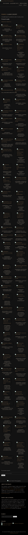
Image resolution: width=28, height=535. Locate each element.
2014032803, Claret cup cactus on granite (21, 324)
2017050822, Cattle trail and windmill (7, 106)
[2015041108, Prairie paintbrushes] (20, 194)
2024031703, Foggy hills (7, 48)
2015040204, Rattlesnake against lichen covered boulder (21, 451)
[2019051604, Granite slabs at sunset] (21, 81)
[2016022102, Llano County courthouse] (7, 203)
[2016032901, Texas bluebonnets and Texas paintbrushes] (21, 155)
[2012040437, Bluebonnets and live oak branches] (7, 70)
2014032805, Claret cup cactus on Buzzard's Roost (7, 328)
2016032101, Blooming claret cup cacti (21, 270)
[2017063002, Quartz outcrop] (7, 244)
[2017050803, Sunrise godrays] (21, 112)
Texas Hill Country (5, 493)
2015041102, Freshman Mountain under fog (7, 303)
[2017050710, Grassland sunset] (7, 130)
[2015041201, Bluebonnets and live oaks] (21, 28)
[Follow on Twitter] (6, 524)
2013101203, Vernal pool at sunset (7, 339)
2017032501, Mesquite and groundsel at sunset (20, 182)
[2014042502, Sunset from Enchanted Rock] (7, 309)
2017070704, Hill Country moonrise (20, 231)
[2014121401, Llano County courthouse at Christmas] (7, 217)
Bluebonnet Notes (14, 3)
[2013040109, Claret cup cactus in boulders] (21, 356)
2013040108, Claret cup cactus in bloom (7, 373)
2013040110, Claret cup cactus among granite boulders (7, 363)
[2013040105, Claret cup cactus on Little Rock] (7, 383)
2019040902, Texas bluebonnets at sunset (21, 75)
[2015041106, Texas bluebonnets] (7, 287)
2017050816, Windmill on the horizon (7, 115)
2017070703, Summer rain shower (7, 239)
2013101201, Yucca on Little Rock (20, 337)
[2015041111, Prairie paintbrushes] (7, 193)
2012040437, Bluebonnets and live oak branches (7, 74)
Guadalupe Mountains (8, 489)
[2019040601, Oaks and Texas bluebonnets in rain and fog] (7, 142)
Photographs (6, 3)
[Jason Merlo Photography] (7, 1)
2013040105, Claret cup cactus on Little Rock (7, 387)
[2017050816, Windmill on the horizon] (7, 112)
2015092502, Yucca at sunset (20, 281)
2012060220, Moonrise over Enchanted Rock (21, 398)
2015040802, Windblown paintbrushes (7, 449)
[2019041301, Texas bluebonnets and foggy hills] (21, 92)
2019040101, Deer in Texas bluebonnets (20, 143)
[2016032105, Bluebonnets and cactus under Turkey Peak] (21, 255)
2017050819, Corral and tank (21, 104)
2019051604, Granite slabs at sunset (21, 84)
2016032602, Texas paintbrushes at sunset (20, 422)
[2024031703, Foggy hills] (7, 45)
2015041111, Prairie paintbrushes (7, 196)
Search (20, 5)
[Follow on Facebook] (6, 523)
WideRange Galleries (14, 533)
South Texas (17, 490)
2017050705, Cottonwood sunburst (21, 135)
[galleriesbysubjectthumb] (7, 90)
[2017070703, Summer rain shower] (7, 236)
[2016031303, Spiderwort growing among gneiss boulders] (7, 431)
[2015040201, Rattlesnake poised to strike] (7, 459)
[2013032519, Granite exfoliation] (7, 394)
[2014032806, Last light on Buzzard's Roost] (21, 310)
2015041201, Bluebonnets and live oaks (21, 31)
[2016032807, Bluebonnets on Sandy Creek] (7, 254)
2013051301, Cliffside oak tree (7, 347)
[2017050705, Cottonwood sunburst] (21, 131)
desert (11, 487)
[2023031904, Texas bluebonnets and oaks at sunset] (21, 50)
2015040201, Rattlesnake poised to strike (7, 463)
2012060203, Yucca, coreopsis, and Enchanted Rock (21, 411)
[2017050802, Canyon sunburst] (7, 120)
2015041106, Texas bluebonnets (7, 290)
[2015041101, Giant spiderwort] (21, 296)
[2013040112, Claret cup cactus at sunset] (21, 346)
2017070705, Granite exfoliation (7, 231)
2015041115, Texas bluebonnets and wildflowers (7, 173)
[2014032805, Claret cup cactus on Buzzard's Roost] (7, 323)
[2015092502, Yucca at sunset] (21, 278)
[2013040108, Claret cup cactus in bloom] (7, 370)
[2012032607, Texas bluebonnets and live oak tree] (7, 181)
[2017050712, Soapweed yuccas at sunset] (21, 121)
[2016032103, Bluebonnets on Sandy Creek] (7, 268)
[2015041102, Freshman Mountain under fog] (7, 299)
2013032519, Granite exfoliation (7, 398)
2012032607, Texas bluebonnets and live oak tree (7, 186)
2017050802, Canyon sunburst (7, 123)
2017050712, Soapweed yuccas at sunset (21, 125)
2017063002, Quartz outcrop (7, 247)
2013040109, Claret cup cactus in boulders (21, 359)
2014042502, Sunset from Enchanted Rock (7, 312)
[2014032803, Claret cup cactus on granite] (21, 320)
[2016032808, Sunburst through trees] (21, 244)
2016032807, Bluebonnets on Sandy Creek (7, 258)
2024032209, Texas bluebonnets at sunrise (7, 40)
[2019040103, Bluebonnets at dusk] (7, 26)
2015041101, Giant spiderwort (20, 299)
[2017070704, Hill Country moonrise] (21, 228)
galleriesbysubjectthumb (9, 92)
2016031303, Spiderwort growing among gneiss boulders (7, 436)
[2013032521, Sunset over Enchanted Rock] (21, 380)
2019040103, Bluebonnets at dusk (7, 30)
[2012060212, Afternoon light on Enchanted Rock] (7, 404)
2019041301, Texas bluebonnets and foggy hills (21, 95)
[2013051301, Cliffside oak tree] (7, 344)
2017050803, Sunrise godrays (20, 115)
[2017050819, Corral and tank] (21, 100)
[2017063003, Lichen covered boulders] (21, 236)
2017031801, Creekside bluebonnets (7, 85)
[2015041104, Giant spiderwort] (21, 287)
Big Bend (22, 487)
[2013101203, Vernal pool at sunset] (7, 335)
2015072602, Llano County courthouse (20, 208)
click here (22, 507)
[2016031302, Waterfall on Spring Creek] (21, 427)
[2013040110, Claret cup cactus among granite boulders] (7, 359)
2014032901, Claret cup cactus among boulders (21, 465)
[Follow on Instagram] (18, 523)
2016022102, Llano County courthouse (7, 207)
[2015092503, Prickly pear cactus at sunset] (7, 278)
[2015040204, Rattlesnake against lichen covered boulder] (21, 446)
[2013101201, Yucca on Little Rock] (21, 334)
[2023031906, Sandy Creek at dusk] (7, 61)
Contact (25, 5)
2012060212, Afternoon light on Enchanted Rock (7, 408)
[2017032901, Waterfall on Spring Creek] (7, 418)
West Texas (17, 489)
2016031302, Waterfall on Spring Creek (21, 431)
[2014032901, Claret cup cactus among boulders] (21, 460)
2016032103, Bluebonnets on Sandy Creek (7, 272)
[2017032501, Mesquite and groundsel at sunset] (21, 179)
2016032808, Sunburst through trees (20, 247)
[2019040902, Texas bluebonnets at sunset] (21, 71)
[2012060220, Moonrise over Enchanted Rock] (21, 394)
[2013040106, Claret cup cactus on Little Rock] (21, 371)
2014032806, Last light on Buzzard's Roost (21, 314)
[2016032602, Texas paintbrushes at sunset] (21, 418)
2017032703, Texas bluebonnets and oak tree (7, 155)
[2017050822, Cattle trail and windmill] (7, 102)
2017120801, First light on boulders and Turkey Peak (21, 222)
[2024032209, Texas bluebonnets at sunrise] (7, 36)
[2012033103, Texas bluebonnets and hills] (21, 169)
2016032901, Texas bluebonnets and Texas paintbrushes (21, 160)
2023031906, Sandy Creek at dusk (7, 64)
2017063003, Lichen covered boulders (20, 239)
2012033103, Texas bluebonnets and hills (21, 173)
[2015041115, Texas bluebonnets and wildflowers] (7, 169)
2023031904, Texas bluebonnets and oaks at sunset (21, 54)
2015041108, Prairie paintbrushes (21, 198)
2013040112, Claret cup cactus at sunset (21, 350)
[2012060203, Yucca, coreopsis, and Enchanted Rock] (20, 406)
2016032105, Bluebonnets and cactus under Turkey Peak (21, 260)
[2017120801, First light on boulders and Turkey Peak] (21, 217)
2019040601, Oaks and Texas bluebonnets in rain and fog (7, 145)
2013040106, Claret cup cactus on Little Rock (21, 375)
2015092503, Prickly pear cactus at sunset (7, 282)
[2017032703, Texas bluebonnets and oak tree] (7, 152)
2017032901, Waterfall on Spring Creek (7, 422)
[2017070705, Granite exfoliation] (7, 228)
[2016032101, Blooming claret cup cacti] (21, 267)
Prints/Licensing (23, 3)
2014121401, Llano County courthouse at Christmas (7, 222)
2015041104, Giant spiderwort (20, 291)
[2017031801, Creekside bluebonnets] (7, 81)
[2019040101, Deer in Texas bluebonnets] (21, 140)
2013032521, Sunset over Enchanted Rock (21, 384)
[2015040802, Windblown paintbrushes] (7, 445)
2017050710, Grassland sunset (7, 133)
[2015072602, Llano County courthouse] (21, 204)
